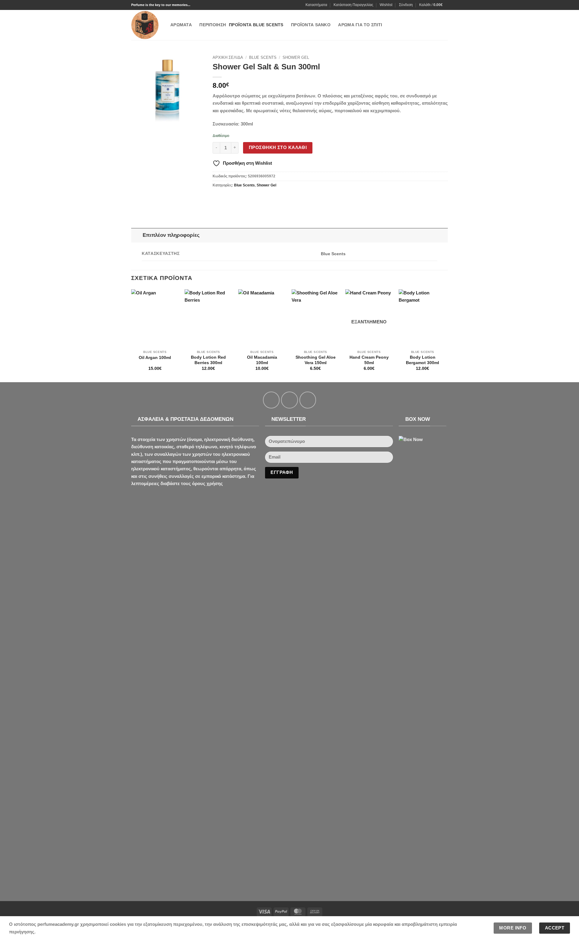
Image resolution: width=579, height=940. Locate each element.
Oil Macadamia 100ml (262, 360)
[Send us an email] (307, 400)
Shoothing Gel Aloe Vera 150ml (316, 360)
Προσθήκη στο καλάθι (278, 147)
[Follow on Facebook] (271, 400)
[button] (406, 5)
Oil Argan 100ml (155, 357)
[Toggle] (136, 235)
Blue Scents (263, 57)
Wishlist (386, 5)
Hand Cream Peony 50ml (369, 360)
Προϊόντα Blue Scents (256, 25)
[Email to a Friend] (238, 198)
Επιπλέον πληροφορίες (171, 235)
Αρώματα (181, 25)
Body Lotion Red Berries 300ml (208, 360)
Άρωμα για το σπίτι (360, 25)
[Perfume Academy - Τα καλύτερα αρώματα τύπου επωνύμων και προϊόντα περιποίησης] (146, 25)
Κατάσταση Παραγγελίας (353, 5)
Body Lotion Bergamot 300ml (422, 360)
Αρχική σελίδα (228, 57)
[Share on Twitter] (228, 198)
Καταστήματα (316, 5)
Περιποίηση (212, 25)
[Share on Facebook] (218, 198)
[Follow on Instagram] (289, 400)
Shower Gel (296, 57)
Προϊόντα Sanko (311, 25)
